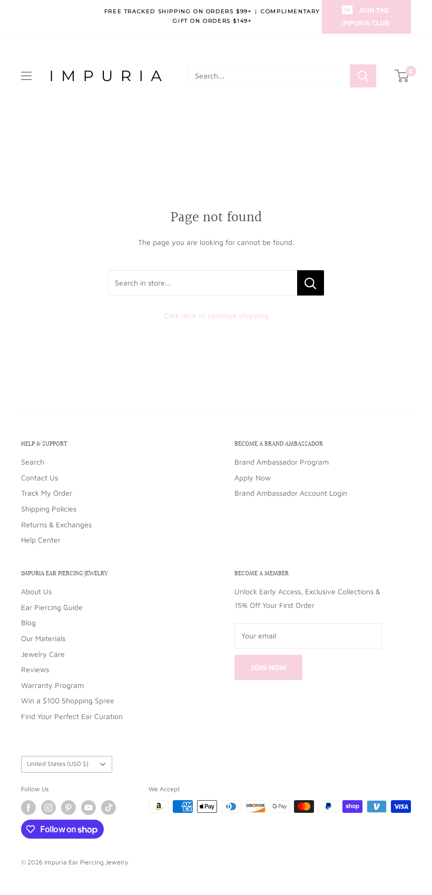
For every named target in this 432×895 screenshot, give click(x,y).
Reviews (35, 669)
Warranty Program (52, 685)
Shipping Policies (48, 508)
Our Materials (43, 638)
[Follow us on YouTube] (88, 807)
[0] (402, 76)
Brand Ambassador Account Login (290, 492)
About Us (36, 591)
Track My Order (46, 492)
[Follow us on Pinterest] (68, 807)
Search (32, 461)
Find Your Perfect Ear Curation (72, 716)
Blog (28, 622)
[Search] (363, 75)
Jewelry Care (43, 654)
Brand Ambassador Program (281, 461)
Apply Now (252, 477)
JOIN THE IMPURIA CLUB (365, 16)
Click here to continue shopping (216, 315)
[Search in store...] (310, 283)
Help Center (41, 539)
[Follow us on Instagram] (48, 807)
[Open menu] (26, 76)
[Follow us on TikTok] (108, 807)
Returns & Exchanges (56, 524)
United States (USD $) (58, 763)
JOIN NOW (268, 667)
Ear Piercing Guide (52, 607)
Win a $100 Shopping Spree (67, 700)
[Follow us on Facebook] (28, 807)
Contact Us (39, 477)
